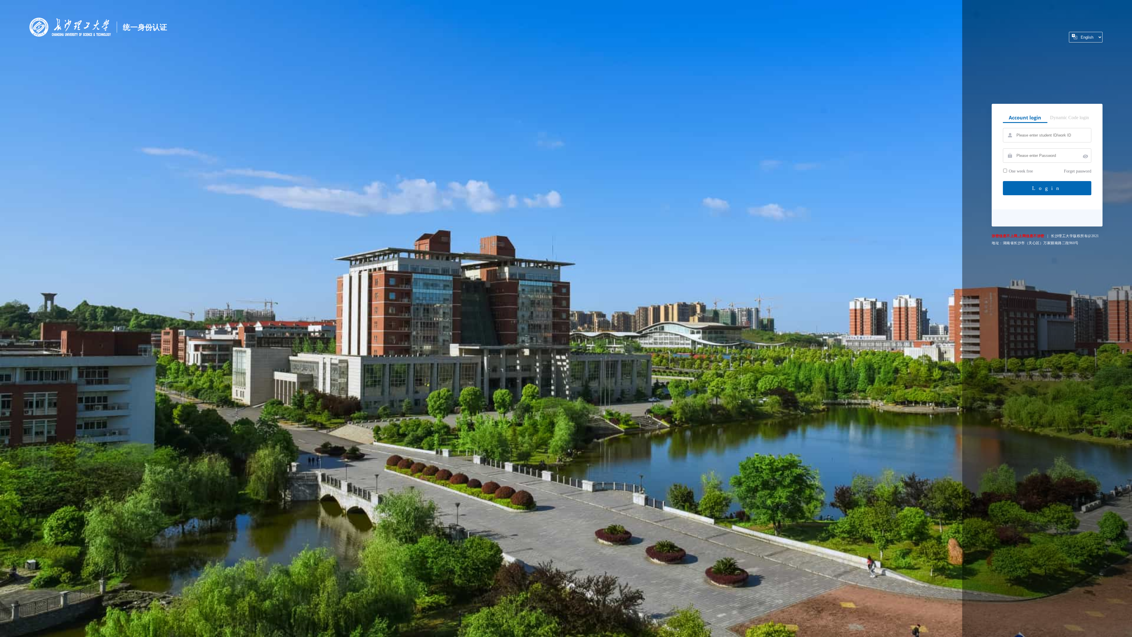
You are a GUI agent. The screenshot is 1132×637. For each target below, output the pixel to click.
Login (1047, 188)
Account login (1025, 117)
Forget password (1077, 171)
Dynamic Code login (1069, 117)
